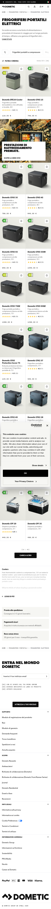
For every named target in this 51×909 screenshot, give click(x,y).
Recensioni (6, 799)
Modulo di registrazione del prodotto (17, 717)
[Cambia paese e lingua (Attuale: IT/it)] (48, 2)
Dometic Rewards (9, 761)
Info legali (6, 804)
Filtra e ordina (12, 61)
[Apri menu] (48, 6)
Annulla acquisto (8, 750)
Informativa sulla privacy (11, 810)
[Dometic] (8, 7)
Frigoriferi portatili (18, 12)
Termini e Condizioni (10, 826)
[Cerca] (29, 6)
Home (4, 12)
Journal (5, 783)
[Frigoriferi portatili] (5, 52)
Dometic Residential (18, 788)
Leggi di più (7, 39)
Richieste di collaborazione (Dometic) (17, 772)
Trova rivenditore (9, 739)
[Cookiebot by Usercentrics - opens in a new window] (31, 425)
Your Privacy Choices (24, 481)
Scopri (5, 755)
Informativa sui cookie (10, 815)
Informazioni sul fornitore (12, 848)
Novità (12, 864)
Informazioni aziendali (12, 837)
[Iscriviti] (46, 676)
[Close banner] (47, 425)
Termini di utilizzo (9, 831)
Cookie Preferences (9, 821)
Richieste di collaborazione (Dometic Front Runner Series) (24, 777)
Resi (3, 723)
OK (25, 473)
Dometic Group (16, 842)
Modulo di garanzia (9, 728)
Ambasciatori (7, 766)
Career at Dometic (17, 869)
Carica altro (25, 555)
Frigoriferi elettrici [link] (40, 12)
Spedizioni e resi (8, 744)
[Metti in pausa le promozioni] (3, 1)
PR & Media (14, 859)
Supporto (6, 712)
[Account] (35, 6)
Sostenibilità (7, 853)
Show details (37, 465)
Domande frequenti (9, 734)
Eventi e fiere (7, 793)
